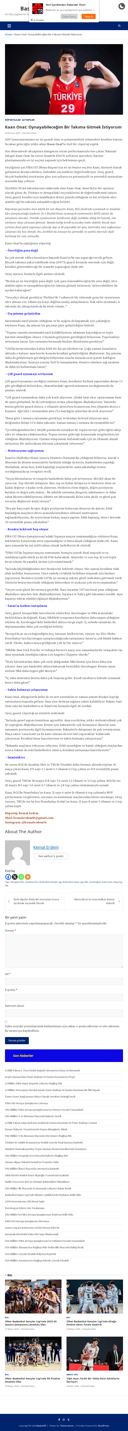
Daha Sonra (69, 16)
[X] (15, 877)
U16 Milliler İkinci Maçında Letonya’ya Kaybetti (32, 1168)
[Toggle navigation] (9, 25)
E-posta (11, 989)
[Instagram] (63, 1419)
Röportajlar (13, 119)
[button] (121, 6)
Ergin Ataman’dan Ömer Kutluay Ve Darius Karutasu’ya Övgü (40, 1076)
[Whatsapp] (21, 877)
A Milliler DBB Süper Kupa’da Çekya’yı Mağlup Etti (33, 1083)
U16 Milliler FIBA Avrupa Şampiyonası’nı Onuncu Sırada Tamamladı (44, 1109)
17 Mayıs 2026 (12, 1328)
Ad (8, 974)
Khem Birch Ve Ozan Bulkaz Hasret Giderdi (94, 901)
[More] (28, 877)
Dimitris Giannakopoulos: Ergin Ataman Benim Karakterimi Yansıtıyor (46, 1149)
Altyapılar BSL (17, 881)
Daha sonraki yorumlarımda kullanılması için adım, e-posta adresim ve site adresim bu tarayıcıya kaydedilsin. (62, 1028)
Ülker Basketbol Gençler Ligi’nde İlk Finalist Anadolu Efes (32, 1380)
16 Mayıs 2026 (73, 1328)
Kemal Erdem (29, 132)
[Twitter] (68, 1419)
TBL (6, 885)
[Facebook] (8, 877)
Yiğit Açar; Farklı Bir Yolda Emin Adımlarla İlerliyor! (92, 1380)
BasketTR (41, 1425)
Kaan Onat (107, 881)
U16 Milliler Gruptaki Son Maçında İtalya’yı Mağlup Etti (36, 1155)
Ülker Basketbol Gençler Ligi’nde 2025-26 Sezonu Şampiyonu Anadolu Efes (31, 1323)
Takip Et (88, 16)
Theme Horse (67, 1425)
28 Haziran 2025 (12, 132)
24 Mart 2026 (72, 1386)
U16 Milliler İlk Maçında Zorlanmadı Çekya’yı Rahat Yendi (38, 1188)
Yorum (10, 930)
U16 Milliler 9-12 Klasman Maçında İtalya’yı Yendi (33, 1116)
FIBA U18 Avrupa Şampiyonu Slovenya (27, 1221)
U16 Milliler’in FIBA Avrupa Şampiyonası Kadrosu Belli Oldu (39, 1214)
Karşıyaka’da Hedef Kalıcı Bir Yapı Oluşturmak (31, 1234)
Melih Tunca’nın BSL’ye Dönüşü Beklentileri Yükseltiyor (37, 1181)
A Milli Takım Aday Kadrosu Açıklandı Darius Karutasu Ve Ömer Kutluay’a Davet (51, 1122)
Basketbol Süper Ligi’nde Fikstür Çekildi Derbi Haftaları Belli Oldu (43, 1194)
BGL (86, 881)
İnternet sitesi (14, 1005)
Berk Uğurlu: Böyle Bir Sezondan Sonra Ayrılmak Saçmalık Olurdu (36, 901)
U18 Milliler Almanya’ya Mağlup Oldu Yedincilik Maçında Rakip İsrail (44, 1247)
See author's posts (51, 856)
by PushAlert (39, 20)
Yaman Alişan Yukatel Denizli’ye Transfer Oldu (32, 1162)
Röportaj (117, 881)
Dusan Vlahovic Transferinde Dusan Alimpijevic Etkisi (36, 1129)
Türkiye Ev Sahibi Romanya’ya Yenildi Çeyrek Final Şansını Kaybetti (44, 1142)
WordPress (103, 1425)
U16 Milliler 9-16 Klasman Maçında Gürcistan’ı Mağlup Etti (38, 1135)
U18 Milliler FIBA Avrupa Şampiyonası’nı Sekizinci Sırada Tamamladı (45, 1240)
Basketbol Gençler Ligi (51, 881)
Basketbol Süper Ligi (73, 881)
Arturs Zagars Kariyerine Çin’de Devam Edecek (32, 1227)
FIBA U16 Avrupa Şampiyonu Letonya (26, 1103)
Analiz (69, 1374)
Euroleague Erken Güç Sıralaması (24, 1208)
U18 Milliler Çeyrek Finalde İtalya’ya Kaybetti (30, 1254)
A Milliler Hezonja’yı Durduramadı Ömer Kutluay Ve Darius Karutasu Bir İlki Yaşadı (52, 1090)
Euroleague (95, 881)
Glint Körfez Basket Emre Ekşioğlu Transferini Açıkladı (37, 1175)
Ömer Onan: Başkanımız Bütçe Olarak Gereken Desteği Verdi (40, 1096)
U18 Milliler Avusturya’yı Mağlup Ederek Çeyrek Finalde (37, 1260)
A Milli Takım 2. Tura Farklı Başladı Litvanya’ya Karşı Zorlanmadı (42, 1070)
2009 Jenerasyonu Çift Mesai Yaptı (24, 1201)
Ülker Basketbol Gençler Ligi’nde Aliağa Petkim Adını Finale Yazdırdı (91, 1323)
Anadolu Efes (31, 881)
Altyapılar (28, 119)
